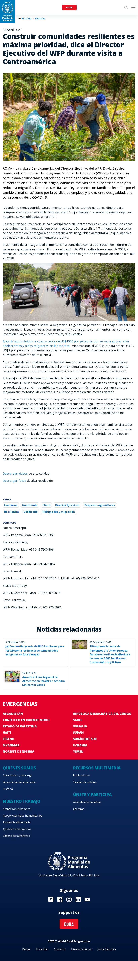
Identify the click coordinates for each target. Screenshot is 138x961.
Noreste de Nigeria (18, 751)
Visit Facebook (59, 899)
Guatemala (29, 505)
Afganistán (13, 714)
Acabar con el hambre (16, 809)
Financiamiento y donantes (20, 782)
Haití (7, 732)
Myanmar (11, 745)
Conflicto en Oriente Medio (26, 720)
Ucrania (80, 745)
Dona (69, 7)
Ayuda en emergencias (17, 829)
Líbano (8, 739)
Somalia (80, 726)
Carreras (78, 809)
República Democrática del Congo (102, 714)
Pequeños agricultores (99, 505)
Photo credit (132, 157)
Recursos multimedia (97, 768)
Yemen (78, 751)
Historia (8, 789)
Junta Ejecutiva (106, 949)
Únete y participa (92, 794)
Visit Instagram (69, 899)
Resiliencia (11, 512)
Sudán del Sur (85, 739)
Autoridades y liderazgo (17, 775)
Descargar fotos (14, 481)
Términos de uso (81, 949)
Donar (26, 949)
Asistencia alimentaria (16, 822)
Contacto (59, 949)
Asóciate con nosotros (87, 802)
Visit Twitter (50, 899)
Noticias (40, 18)
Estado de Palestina (20, 726)
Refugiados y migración (59, 512)
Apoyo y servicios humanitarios (22, 815)
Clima (46, 505)
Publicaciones (81, 775)
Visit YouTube (87, 899)
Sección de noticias (85, 782)
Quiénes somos (19, 768)
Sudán (78, 732)
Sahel (77, 720)
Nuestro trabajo (21, 801)
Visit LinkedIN (78, 899)
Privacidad (42, 949)
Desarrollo (31, 512)
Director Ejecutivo (67, 505)
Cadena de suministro (16, 836)
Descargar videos (15, 473)
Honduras (10, 505)
